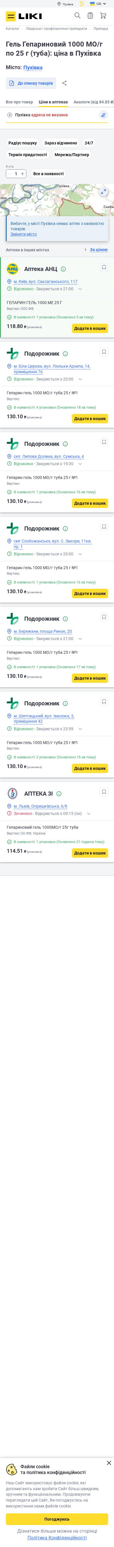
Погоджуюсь (57, 1519)
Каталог (13, 29)
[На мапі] (103, 191)
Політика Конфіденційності (57, 1538)
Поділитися (64, 83)
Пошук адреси (9, 114)
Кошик (103, 16)
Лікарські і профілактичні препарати (56, 29)
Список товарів (90, 16)
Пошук (77, 16)
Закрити (109, 1463)
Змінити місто (24, 234)
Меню (11, 16)
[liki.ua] (30, 16)
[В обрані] (104, 267)
